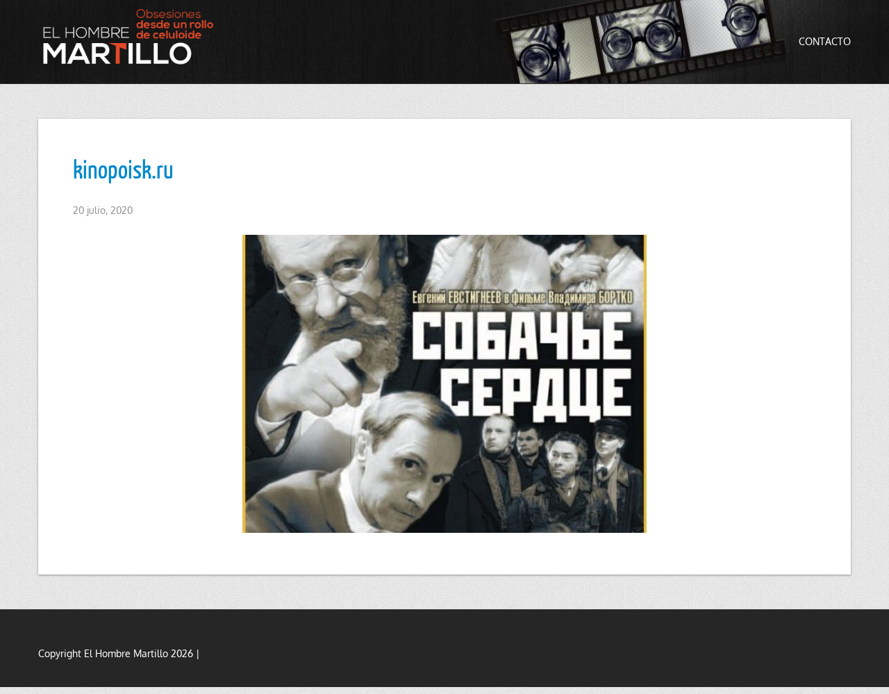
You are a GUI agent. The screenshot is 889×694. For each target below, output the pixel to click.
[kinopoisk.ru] (444, 384)
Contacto (825, 41)
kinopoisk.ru (123, 169)
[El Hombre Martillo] (132, 36)
